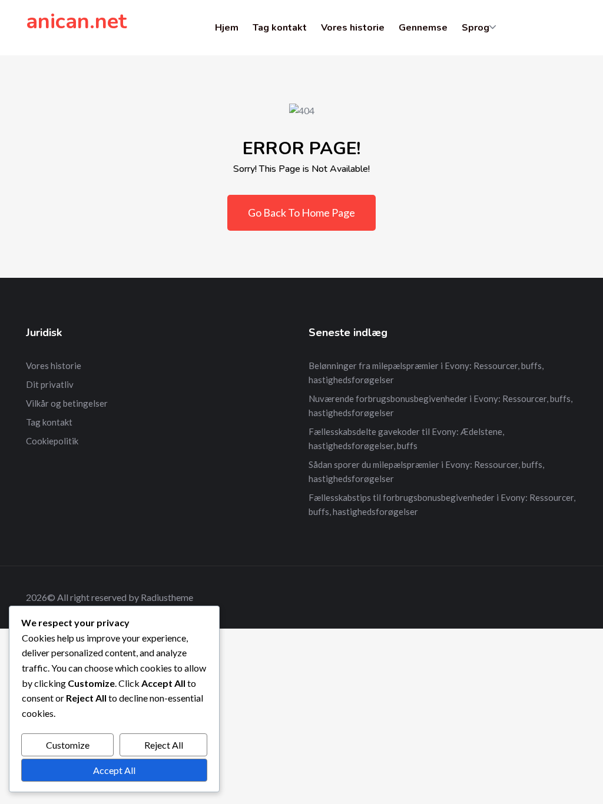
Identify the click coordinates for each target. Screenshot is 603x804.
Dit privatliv (50, 384)
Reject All (163, 744)
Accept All (114, 770)
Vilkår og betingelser (67, 403)
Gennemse (423, 27)
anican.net (76, 21)
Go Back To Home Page (301, 212)
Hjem (226, 27)
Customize (68, 744)
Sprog (475, 27)
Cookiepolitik (52, 441)
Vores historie (353, 27)
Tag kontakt (280, 27)
